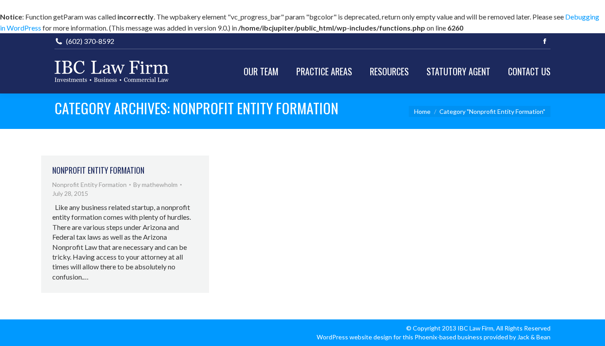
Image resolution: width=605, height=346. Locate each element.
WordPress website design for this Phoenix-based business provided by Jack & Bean (434, 337)
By (155, 184)
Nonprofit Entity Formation (98, 170)
